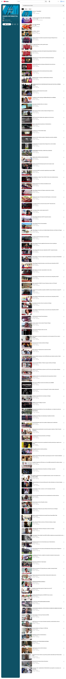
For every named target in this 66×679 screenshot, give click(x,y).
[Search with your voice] (49, 1)
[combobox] (30, 1)
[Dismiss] (63, 6)
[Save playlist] (13, 24)
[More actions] (17, 24)
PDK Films (33, 25)
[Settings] (58, 1)
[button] (10, 9)
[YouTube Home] (6, 1)
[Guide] (1, 1)
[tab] (23, 9)
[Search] (46, 1)
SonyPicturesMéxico (35, 32)
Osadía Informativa (35, 45)
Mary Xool (33, 12)
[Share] (15, 24)
